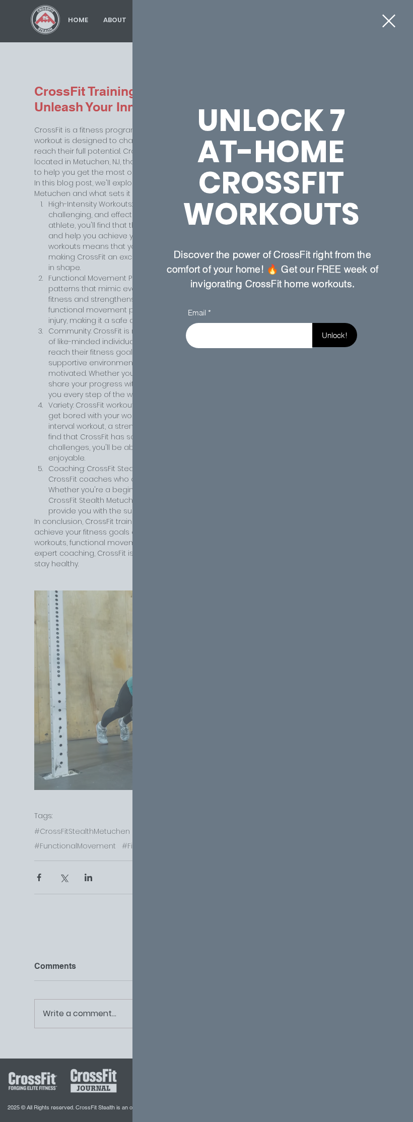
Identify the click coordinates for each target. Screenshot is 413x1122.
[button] (388, 21)
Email (197, 312)
